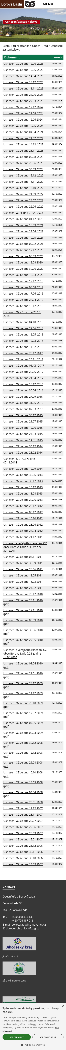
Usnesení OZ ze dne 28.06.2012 (23, 524)
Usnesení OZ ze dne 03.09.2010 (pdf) (23, 622)
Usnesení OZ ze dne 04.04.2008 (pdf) (23, 794)
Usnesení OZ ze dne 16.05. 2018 (23, 334)
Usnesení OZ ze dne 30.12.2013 (23, 481)
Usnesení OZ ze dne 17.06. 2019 (23, 293)
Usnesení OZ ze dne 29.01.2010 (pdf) (23, 675)
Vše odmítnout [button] (48, 1037)
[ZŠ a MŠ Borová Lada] (19, 974)
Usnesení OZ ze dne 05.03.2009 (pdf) (23, 734)
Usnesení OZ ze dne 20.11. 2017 (23, 359)
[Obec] (18, 4)
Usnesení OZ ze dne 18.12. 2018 (23, 306)
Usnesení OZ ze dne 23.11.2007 (23, 814)
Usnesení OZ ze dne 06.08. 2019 (23, 287)
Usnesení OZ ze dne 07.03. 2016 (23, 409)
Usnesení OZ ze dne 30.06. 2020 (23, 269)
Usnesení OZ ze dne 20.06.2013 (23, 500)
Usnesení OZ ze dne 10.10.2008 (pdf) (23, 774)
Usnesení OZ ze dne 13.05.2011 (23, 575)
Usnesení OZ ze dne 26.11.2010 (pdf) (23, 602)
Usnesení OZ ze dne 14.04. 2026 (23, 76)
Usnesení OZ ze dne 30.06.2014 (23, 475)
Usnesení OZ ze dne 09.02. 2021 (23, 244)
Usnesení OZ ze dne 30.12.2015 (23, 415)
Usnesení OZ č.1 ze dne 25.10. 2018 (22, 314)
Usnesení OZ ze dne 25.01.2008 (23, 802)
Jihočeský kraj (10, 956)
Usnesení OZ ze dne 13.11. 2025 (23, 88)
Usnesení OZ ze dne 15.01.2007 (23, 839)
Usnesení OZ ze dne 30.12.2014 (23, 446)
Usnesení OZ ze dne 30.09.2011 (23, 563)
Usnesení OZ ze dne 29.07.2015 (23, 421)
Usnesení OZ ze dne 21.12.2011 (23, 537)
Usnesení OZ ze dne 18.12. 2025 (23, 82)
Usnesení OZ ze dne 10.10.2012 (23, 518)
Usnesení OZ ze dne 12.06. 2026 (23, 63)
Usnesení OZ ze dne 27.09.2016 (23, 396)
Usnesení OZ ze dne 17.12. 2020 (23, 250)
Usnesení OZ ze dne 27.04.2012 (23, 531)
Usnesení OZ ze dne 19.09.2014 (23, 469)
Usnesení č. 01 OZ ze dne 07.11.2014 (19, 460)
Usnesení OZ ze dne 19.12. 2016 (23, 384)
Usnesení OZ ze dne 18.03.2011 (23, 582)
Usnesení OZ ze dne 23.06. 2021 (23, 231)
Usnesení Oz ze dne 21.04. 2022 (23, 213)
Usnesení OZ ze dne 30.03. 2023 (23, 169)
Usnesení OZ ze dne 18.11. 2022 (23, 182)
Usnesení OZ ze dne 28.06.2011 (23, 569)
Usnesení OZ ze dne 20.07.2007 (23, 821)
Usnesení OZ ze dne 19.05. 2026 (23, 70)
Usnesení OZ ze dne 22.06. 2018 (23, 328)
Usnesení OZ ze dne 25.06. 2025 (23, 95)
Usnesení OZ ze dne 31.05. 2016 (23, 403)
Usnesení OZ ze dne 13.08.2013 (23, 493)
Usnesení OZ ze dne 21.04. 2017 (23, 378)
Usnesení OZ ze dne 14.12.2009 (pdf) (23, 695)
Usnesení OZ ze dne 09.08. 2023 (23, 157)
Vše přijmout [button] (17, 1037)
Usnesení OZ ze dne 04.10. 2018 (23, 322)
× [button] (63, 1006)
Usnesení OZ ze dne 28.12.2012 (23, 506)
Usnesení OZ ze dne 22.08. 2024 (23, 113)
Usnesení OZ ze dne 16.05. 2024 (23, 126)
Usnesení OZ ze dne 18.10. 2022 (23, 188)
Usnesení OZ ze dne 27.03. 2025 (23, 101)
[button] (33, 1044)
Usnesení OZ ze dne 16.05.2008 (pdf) (23, 784)
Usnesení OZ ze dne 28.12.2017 (23, 353)
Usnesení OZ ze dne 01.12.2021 (23, 219)
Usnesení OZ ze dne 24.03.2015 (23, 434)
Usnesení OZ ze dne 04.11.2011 (23, 557)
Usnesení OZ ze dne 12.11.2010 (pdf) (23, 612)
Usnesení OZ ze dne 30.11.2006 (23, 852)
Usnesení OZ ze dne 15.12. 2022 (23, 175)
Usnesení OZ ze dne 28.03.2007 (23, 833)
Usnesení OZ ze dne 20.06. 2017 (23, 372)
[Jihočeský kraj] (19, 949)
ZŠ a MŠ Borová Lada (14, 980)
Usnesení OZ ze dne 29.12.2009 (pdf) (23, 685)
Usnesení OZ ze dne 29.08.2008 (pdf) (23, 764)
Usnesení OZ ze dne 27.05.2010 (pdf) (23, 641)
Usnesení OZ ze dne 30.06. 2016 (23, 390)
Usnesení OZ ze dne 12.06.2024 (23, 119)
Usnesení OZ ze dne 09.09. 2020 (23, 256)
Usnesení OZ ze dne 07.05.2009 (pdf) (23, 724)
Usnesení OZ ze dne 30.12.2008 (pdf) (23, 744)
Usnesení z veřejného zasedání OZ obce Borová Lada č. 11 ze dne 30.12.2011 (25, 546)
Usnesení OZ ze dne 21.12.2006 (23, 845)
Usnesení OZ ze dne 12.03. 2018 (23, 341)
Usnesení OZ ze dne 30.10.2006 (23, 858)
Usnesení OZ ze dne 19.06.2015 (23, 428)
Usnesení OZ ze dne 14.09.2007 (23, 864)
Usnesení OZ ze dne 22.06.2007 (23, 827)
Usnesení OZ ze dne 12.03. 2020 (23, 275)
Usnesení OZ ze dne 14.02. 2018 (23, 347)
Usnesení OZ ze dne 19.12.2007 (23, 808)
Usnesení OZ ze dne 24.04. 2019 (23, 300)
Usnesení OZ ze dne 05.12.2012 (23, 512)
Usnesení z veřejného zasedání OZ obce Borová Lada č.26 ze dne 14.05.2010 (25, 653)
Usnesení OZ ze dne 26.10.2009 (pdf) (23, 705)
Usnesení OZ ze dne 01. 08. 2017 (23, 365)
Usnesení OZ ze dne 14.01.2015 (23, 440)
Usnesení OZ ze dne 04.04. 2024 (23, 132)
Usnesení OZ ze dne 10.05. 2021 (23, 237)
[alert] (33, 1026)
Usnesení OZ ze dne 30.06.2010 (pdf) (23, 632)
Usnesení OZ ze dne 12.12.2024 (23, 107)
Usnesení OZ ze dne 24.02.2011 (23, 588)
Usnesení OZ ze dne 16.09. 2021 (23, 225)
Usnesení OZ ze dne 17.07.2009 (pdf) (23, 715)
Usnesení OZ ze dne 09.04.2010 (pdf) (23, 665)
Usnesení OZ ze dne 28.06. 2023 (23, 163)
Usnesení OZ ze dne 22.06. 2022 (23, 206)
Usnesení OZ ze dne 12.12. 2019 (23, 281)
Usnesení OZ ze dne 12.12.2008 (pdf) (23, 754)
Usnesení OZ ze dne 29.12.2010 (23, 594)
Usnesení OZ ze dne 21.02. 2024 (23, 138)
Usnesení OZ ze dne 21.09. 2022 (23, 194)
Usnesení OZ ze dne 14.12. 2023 (23, 144)
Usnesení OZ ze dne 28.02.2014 (23, 452)
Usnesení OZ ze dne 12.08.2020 (23, 262)
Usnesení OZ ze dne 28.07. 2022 (23, 200)
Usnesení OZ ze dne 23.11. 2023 (23, 150)
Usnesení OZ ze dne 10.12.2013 (23, 487)
